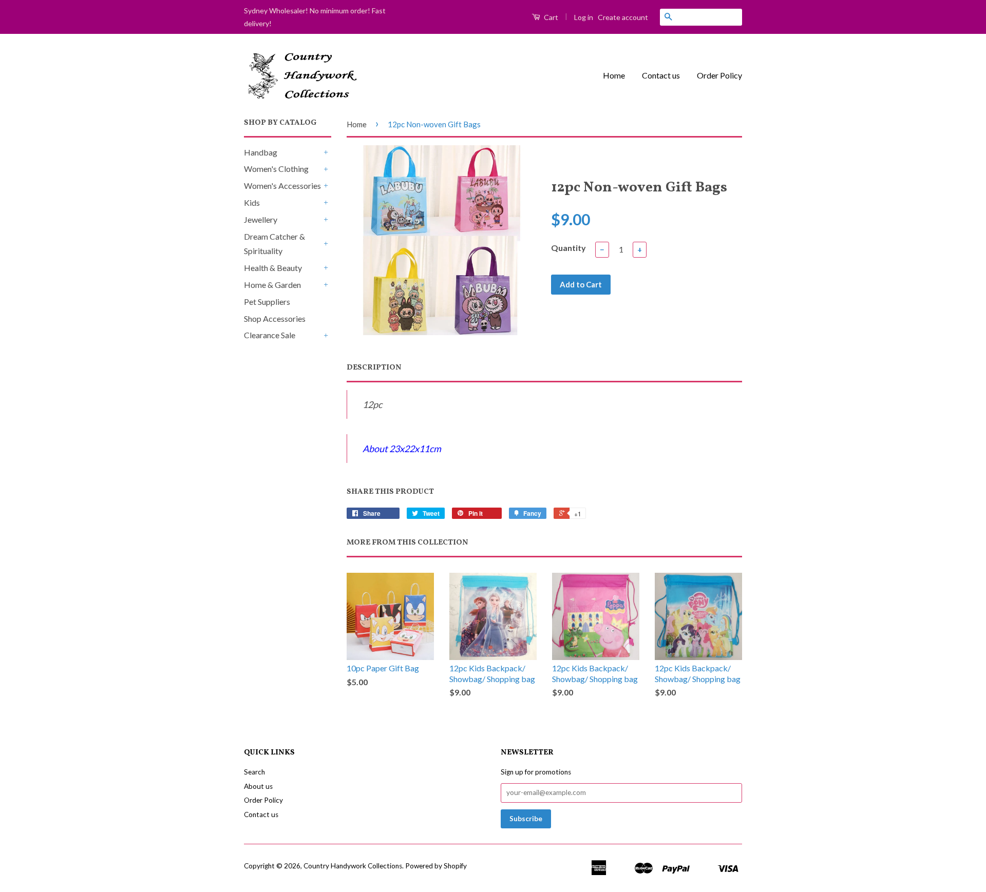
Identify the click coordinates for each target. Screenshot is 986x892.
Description (374, 367)
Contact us (661, 75)
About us (258, 786)
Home (614, 75)
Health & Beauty (273, 268)
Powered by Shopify (436, 866)
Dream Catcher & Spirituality (274, 243)
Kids (252, 202)
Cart (550, 17)
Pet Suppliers (267, 301)
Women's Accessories (282, 185)
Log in (583, 17)
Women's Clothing (276, 168)
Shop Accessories (275, 318)
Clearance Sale (269, 335)
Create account (623, 17)
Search (254, 772)
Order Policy (719, 75)
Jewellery (260, 219)
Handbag (260, 152)
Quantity (568, 248)
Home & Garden (272, 284)
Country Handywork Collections (353, 866)
